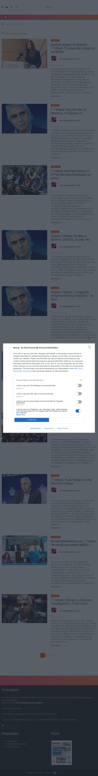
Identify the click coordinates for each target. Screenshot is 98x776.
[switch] (79, 385)
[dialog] (49, 388)
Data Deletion (35, 428)
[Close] (90, 348)
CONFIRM (31, 420)
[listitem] (49, 380)
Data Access (49, 428)
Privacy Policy (62, 428)
